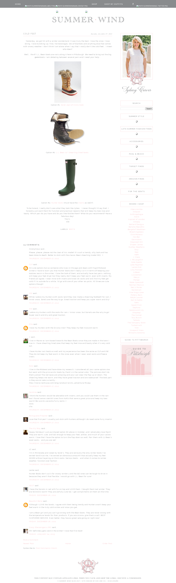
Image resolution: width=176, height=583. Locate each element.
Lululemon (137, 275)
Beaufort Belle (35, 501)
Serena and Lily (136, 310)
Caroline (33, 392)
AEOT (31, 486)
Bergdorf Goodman (136, 229)
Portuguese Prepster (38, 416)
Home (68, 543)
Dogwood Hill (136, 242)
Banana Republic (137, 227)
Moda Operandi (137, 282)
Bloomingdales (137, 232)
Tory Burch (137, 318)
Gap (136, 252)
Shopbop (136, 313)
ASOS (136, 217)
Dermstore (136, 239)
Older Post (107, 543)
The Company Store (136, 323)
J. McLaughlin (136, 260)
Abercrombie (137, 209)
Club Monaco (137, 234)
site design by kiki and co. (94, 581)
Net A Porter (136, 287)
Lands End (136, 267)
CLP (31, 264)
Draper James (136, 245)
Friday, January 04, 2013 (42, 534)
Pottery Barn (136, 295)
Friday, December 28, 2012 (42, 495)
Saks (136, 302)
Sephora (136, 308)
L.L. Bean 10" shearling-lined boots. (72, 152)
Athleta (136, 222)
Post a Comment (30, 540)
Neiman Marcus (136, 285)
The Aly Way (35, 428)
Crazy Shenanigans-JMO (40, 527)
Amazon (136, 212)
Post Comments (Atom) (46, 548)
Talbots (136, 320)
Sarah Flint (136, 305)
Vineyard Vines (137, 330)
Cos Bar (136, 237)
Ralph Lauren (136, 297)
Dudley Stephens (137, 247)
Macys (137, 277)
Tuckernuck (136, 325)
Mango (136, 280)
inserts (81, 203)
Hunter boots (57, 203)
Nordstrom (137, 290)
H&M (137, 255)
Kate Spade (136, 262)
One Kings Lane (136, 292)
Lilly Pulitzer (137, 270)
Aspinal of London (136, 219)
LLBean (136, 272)
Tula (137, 328)
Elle (31, 324)
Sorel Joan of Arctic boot (72, 105)
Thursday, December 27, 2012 (44, 258)
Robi (31, 366)
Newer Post (28, 543)
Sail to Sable (136, 300)
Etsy (137, 250)
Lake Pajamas (136, 265)
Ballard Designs (136, 224)
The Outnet (137, 315)
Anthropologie (136, 214)
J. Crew (136, 257)
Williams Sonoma (136, 333)
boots (72, 229)
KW (30, 293)
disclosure (113, 581)
